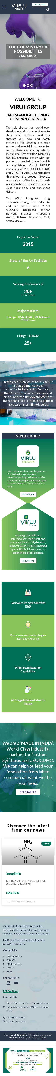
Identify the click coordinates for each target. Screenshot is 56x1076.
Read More (12, 893)
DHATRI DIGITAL (36, 1037)
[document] (28, 1058)
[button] (4, 7)
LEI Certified (10, 991)
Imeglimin (13, 873)
